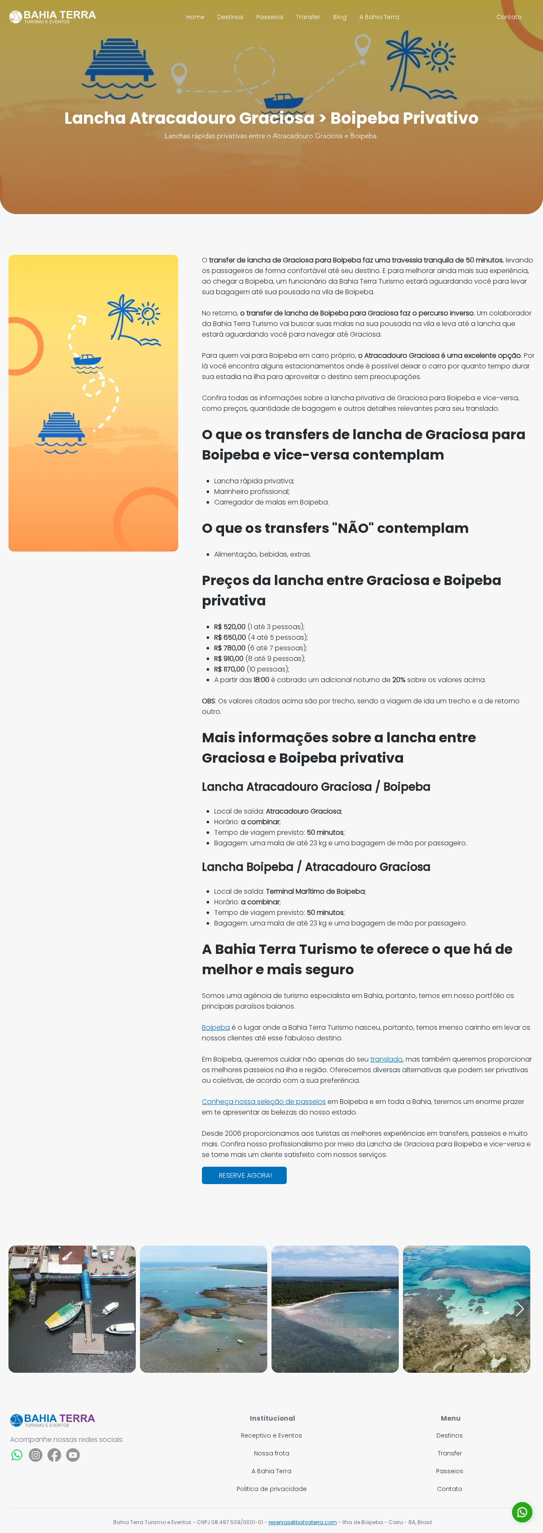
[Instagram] (35, 1455)
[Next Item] (520, 1309)
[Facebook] (54, 1455)
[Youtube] (73, 1455)
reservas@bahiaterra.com (303, 1522)
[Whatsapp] (17, 1455)
